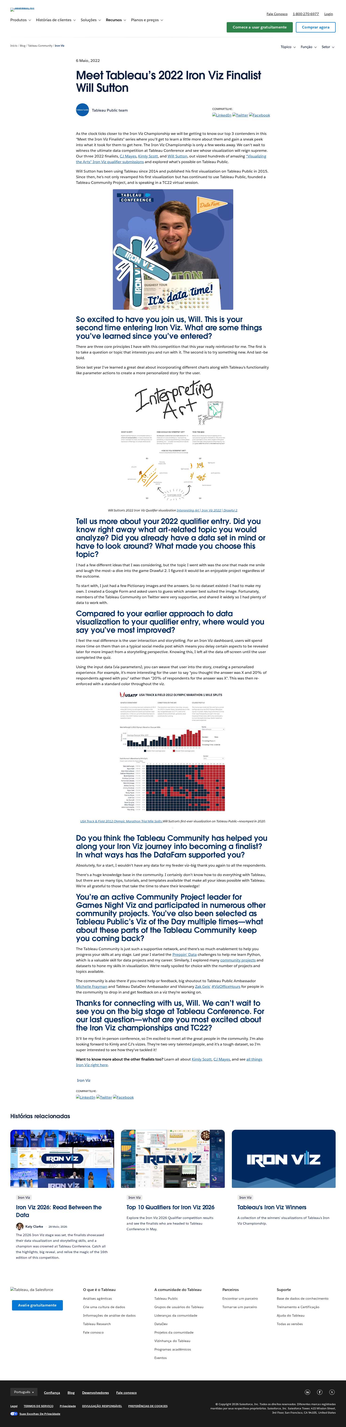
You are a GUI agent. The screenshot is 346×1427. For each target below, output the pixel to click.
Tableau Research (97, 1324)
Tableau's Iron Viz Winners (272, 1207)
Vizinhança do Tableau (172, 1341)
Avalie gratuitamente (37, 1305)
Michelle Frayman (91, 986)
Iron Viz (59, 46)
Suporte (284, 1289)
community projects (238, 960)
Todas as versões (290, 1324)
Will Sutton (177, 156)
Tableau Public (166, 1298)
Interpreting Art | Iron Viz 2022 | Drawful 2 (207, 510)
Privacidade (68, 1406)
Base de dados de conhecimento (303, 1298)
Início (13, 46)
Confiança (52, 1393)
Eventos (160, 1358)
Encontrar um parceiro (240, 1298)
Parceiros (230, 1289)
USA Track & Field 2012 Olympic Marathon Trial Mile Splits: (121, 821)
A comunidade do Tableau (177, 1289)
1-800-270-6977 (306, 14)
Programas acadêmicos (172, 1349)
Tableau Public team (110, 110)
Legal (13, 1406)
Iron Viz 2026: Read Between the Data (59, 1211)
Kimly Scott (148, 156)
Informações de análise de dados (109, 1315)
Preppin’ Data (185, 954)
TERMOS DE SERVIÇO (38, 1406)
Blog (22, 46)
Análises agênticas (97, 1298)
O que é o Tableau (99, 1289)
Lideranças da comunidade (175, 1315)
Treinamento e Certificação (298, 1307)
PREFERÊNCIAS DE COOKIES (148, 1406)
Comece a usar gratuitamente (260, 27)
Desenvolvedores (95, 1393)
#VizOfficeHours (226, 986)
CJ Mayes (128, 156)
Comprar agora (316, 27)
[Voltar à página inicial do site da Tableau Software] (28, 7)
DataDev (161, 1324)
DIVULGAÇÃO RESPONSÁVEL (102, 1406)
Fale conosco (277, 14)
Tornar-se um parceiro (239, 1307)
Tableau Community (40, 46)
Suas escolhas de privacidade (40, 1414)
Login (328, 14)
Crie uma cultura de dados (104, 1307)
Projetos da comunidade (173, 1332)
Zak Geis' (203, 986)
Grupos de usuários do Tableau (179, 1307)
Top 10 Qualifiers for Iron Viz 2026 (170, 1207)
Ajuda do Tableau (291, 1315)
